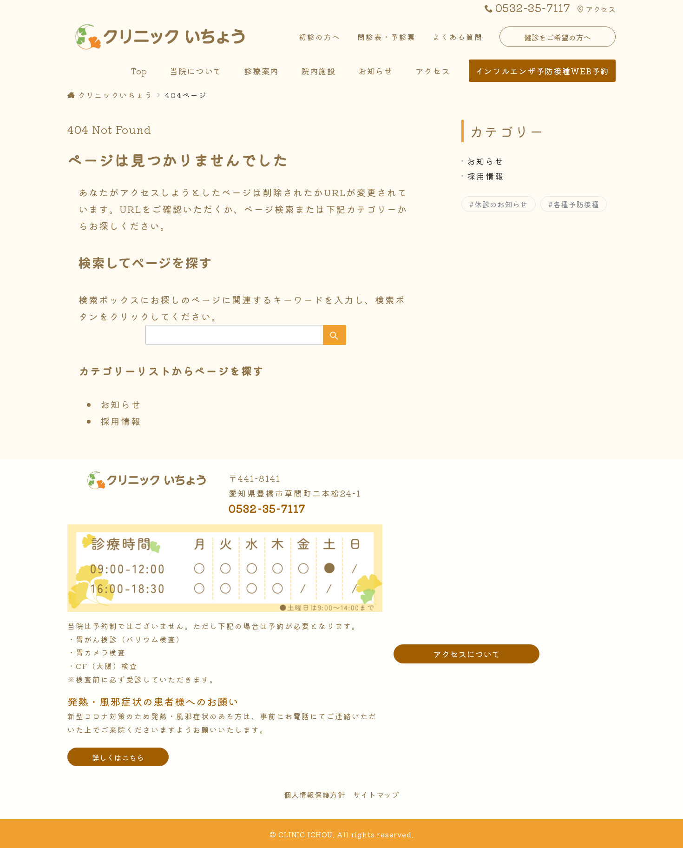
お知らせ (120, 404)
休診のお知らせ (500, 204)
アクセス (600, 8)
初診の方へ (320, 36)
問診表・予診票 (386, 36)
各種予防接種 (576, 204)
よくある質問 (458, 36)
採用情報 (120, 421)
